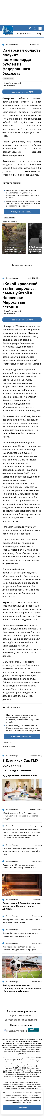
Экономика (8, 79)
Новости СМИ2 (9, 222)
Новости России (12, 826)
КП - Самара (34, 363)
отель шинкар (9, 218)
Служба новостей (12, 83)
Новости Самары (12, 44)
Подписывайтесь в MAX (22, 92)
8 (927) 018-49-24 (21, 1015)
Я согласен (22, 1108)
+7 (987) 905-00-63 (19, 1068)
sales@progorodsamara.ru (21, 1019)
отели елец (8, 742)
